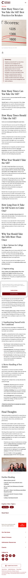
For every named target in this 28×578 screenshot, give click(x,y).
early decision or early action (14, 181)
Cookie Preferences (11, 569)
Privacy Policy (18, 569)
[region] (14, 289)
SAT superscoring (11, 310)
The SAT (4, 334)
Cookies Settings (14, 290)
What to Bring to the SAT (9, 480)
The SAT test (5, 102)
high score (9, 132)
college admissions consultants (15, 443)
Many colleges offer (10, 271)
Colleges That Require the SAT (11, 497)
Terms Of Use (4, 569)
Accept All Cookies (14, 293)
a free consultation (14, 445)
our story (22, 454)
